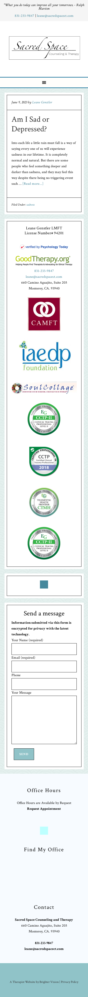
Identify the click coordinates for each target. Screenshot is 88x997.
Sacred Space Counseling (45, 48)
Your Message (21, 692)
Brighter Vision (49, 982)
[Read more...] (33, 183)
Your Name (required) (27, 640)
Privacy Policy (69, 982)
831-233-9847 (25, 15)
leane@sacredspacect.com (55, 15)
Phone (16, 675)
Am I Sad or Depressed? (30, 124)
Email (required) (23, 657)
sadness (30, 205)
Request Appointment (44, 808)
